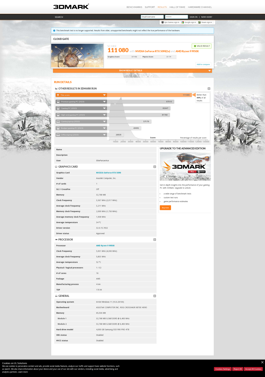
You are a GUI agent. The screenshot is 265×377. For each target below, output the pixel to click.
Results (162, 7)
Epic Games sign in (172, 22)
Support (150, 7)
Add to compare (203, 64)
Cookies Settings (222, 369)
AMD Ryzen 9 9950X (105, 245)
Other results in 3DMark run (77, 88)
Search (59, 17)
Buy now (165, 208)
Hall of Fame (177, 7)
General (63, 296)
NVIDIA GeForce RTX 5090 (108, 173)
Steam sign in (206, 22)
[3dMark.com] (71, 6)
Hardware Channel (200, 7)
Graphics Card (68, 166)
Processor (65, 239)
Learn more (23, 372)
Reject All (238, 369)
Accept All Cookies (253, 369)
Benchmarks (134, 7)
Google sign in (190, 22)
